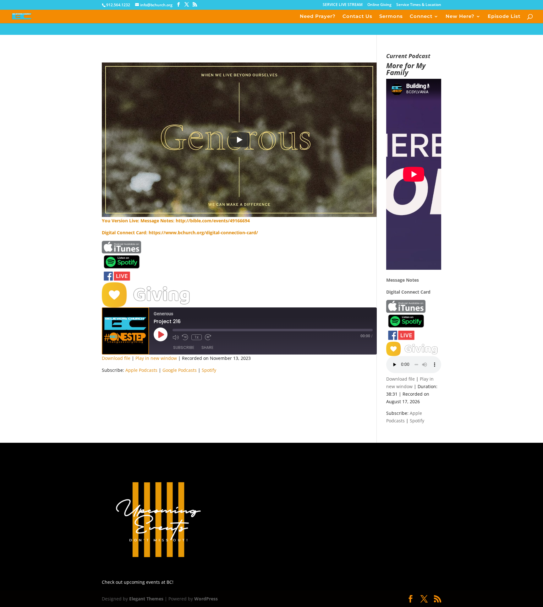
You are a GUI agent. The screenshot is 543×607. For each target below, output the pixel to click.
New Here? (460, 16)
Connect (421, 16)
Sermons (391, 16)
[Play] (239, 139)
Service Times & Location (418, 5)
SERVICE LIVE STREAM (343, 5)
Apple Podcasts (141, 370)
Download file (116, 358)
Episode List (504, 16)
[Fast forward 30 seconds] (208, 337)
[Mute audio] (176, 337)
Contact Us (357, 16)
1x (197, 337)
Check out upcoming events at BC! (137, 582)
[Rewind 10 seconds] (185, 337)
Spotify (209, 370)
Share (207, 347)
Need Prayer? (318, 16)
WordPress (206, 599)
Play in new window (156, 358)
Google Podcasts (179, 370)
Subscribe (183, 347)
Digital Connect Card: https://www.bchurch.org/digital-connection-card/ (180, 233)
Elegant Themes (146, 599)
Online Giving (379, 5)
